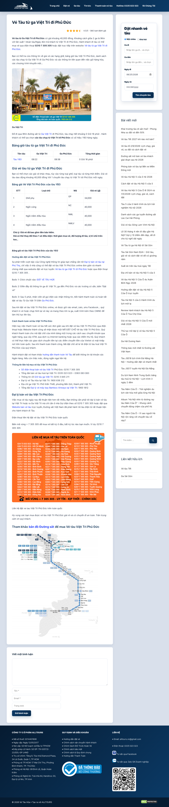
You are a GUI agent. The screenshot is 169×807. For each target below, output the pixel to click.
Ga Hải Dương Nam (130, 341)
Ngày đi (127, 69)
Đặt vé (67, 6)
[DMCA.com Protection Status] (149, 802)
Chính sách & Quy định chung (77, 752)
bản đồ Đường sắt (41, 526)
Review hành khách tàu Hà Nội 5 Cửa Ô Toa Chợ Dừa (137, 312)
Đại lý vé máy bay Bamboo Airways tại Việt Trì (54, 387)
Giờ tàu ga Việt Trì (43, 376)
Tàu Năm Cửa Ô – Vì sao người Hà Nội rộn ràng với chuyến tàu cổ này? (138, 417)
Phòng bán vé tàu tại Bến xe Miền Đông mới (138, 168)
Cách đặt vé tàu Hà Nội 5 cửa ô (137, 183)
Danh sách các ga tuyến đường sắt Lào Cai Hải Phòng (138, 216)
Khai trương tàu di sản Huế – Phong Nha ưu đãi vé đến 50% (138, 131)
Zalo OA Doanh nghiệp (138, 762)
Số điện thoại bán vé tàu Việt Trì (37, 369)
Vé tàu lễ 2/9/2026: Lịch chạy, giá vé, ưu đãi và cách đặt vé (138, 148)
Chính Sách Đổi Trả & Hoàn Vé (78, 746)
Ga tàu (77, 6)
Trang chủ (54, 6)
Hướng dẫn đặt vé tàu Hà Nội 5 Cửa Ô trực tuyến (136, 291)
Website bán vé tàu (21, 407)
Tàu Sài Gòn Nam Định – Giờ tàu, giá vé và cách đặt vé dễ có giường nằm (139, 256)
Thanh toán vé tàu (103, 6)
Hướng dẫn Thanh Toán (74, 756)
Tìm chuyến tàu (143, 95)
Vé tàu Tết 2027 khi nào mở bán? (137, 139)
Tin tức (87, 6)
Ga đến (127, 57)
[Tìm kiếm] (153, 440)
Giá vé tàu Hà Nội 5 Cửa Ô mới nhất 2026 (136, 322)
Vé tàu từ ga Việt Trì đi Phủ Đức (71, 269)
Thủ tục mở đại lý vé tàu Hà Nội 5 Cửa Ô (138, 333)
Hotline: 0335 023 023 (127, 6)
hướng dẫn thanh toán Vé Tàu (57, 354)
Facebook (132, 754)
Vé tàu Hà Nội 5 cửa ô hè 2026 (136, 176)
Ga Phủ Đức (48, 300)
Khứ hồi (143, 39)
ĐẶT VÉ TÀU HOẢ (46, 279)
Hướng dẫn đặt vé (72, 739)
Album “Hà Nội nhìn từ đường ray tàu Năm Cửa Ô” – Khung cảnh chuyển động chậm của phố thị (137, 403)
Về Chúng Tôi (148, 6)
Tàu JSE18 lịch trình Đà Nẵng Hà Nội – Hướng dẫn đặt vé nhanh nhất (139, 360)
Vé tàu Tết (126, 468)
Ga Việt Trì (46, 134)
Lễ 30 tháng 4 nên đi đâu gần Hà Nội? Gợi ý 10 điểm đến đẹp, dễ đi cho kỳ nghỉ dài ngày (138, 235)
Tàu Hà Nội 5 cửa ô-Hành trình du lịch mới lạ (138, 302)
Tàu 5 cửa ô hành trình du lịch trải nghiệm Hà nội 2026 (138, 206)
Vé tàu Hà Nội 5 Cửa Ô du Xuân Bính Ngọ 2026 (137, 281)
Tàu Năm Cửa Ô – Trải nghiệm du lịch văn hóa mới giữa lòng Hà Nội (138, 391)
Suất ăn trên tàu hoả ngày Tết (136, 266)
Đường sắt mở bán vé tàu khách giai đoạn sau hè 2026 (137, 158)
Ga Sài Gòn (126, 476)
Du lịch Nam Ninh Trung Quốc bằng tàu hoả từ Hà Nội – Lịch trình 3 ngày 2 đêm (138, 379)
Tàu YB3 (17, 159)
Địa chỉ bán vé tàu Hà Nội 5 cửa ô (138, 272)
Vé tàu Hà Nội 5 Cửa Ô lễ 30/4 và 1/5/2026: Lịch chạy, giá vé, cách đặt (138, 194)
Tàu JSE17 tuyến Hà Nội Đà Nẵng (137, 368)
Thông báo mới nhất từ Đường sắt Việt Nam (138, 350)
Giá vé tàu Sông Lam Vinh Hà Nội (138, 224)
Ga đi (126, 45)
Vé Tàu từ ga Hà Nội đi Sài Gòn (136, 245)
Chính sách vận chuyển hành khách (80, 742)
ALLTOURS (47, 802)
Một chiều (131, 39)
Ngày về (128, 82)
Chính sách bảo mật (73, 749)
